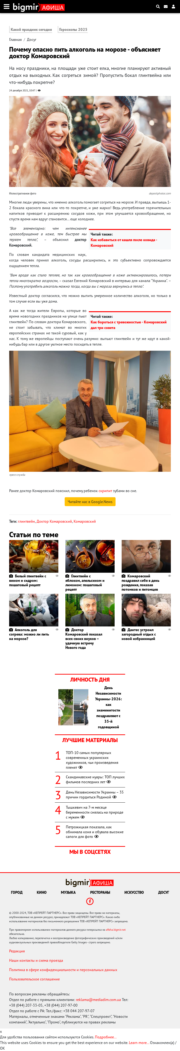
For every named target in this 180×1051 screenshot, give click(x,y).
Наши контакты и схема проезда (36, 960)
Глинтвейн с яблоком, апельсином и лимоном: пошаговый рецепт (85, 583)
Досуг (31, 39)
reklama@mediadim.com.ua (98, 999)
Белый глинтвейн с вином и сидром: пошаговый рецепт (27, 580)
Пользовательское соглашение (34, 979)
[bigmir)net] (27, 6)
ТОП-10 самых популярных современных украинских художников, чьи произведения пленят (92, 759)
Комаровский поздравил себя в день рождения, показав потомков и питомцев (140, 583)
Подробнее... (105, 1037)
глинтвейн (26, 521)
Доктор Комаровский (54, 521)
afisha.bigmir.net (116, 929)
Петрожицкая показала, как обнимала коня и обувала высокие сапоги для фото (95, 832)
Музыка (68, 892)
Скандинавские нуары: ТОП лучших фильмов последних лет (95, 779)
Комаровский (85, 521)
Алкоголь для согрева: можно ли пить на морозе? (29, 634)
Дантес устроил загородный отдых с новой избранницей (139, 634)
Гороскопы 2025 (73, 29)
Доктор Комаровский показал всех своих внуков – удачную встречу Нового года (83, 638)
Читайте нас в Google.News (90, 501)
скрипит (105, 490)
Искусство (134, 892)
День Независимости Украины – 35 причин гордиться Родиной (95, 794)
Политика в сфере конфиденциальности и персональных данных (63, 969)
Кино (42, 892)
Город (16, 892)
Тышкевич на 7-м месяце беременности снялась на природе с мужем (94, 812)
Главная (15, 39)
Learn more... (139, 1042)
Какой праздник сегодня (31, 29)
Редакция (17, 951)
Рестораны (100, 892)
